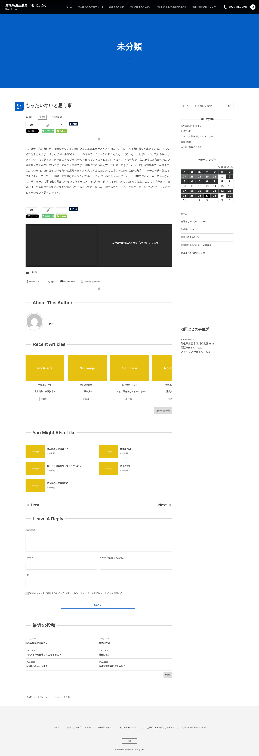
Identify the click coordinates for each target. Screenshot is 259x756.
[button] (252, 7)
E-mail (103, 557)
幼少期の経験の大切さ (57, 483)
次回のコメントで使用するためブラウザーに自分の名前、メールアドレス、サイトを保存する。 (77, 593)
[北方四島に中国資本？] (45, 368)
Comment (30, 530)
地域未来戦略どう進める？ (112, 666)
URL (28, 575)
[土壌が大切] (87, 368)
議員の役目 (125, 466)
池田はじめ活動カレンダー (194, 253)
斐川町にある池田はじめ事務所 (196, 245)
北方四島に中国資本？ (45, 391)
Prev (35, 505)
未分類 (42, 117)
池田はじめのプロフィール (194, 221)
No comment (69, 281)
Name (28, 557)
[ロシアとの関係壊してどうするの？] (129, 368)
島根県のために (188, 229)
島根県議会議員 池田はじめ (26, 5)
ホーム (184, 214)
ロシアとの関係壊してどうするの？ (129, 391)
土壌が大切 (87, 391)
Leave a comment (92, 281)
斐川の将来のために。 (192, 237)
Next (162, 505)
